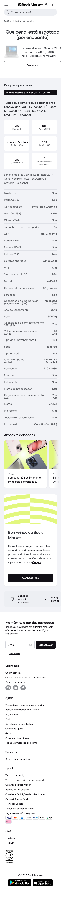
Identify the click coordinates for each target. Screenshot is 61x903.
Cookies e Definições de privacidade (25, 794)
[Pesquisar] (7, 12)
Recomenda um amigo (17, 759)
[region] (30, 464)
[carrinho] (53, 4)
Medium (9, 842)
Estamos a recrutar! (15, 682)
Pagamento (11, 714)
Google (36, 562)
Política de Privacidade (17, 789)
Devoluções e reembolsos (19, 723)
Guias (8, 733)
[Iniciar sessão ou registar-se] (46, 4)
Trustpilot (10, 838)
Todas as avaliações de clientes (22, 742)
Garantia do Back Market (18, 784)
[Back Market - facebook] (23, 687)
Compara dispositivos (17, 738)
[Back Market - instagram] (8, 687)
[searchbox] (33, 12)
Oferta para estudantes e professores (25, 677)
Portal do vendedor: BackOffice (22, 709)
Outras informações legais (19, 799)
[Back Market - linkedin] (15, 687)
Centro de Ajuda (14, 728)
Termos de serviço (15, 775)
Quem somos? (13, 672)
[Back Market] (30, 4)
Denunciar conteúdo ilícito (19, 808)
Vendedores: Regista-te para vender (24, 704)
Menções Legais (14, 803)
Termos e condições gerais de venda (25, 780)
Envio (8, 719)
